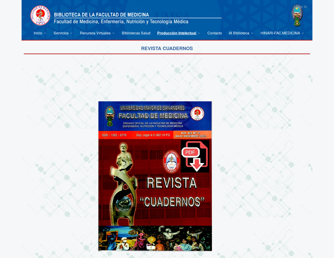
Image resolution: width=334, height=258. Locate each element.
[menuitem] (40, 33)
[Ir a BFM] (40, 15)
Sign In (301, 6)
